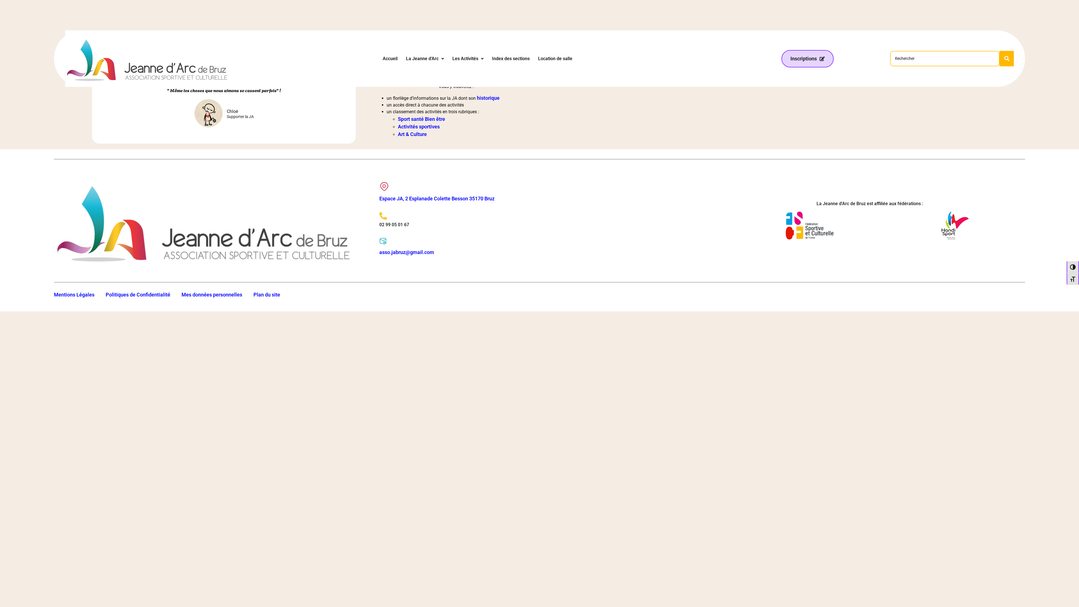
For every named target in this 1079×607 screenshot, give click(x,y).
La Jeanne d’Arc (422, 58)
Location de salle (555, 58)
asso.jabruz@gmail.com (406, 252)
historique (488, 98)
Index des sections (511, 58)
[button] (425, 58)
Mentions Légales (74, 295)
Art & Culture (412, 134)
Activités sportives (419, 127)
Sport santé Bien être (421, 119)
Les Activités (465, 58)
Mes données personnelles (212, 295)
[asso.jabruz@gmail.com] (383, 241)
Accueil (390, 58)
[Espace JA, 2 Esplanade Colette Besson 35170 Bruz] (384, 186)
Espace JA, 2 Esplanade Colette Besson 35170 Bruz (437, 198)
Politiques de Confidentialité (138, 295)
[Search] (1006, 58)
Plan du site (266, 295)
